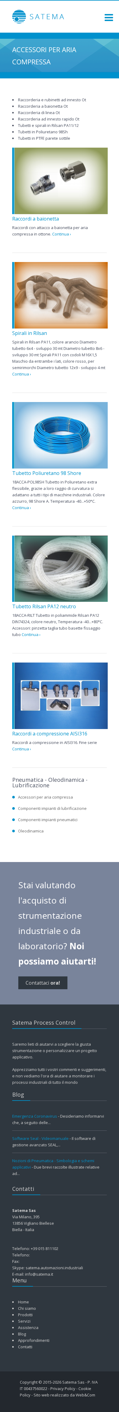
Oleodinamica (31, 831)
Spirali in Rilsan (29, 333)
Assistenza (28, 1327)
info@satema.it (39, 1274)
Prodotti (25, 1314)
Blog (22, 1334)
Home (23, 1302)
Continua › (61, 234)
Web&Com (85, 1395)
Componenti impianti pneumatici (48, 819)
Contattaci (43, 982)
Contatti (25, 1346)
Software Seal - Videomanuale (40, 1138)
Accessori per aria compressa (45, 797)
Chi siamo (27, 1308)
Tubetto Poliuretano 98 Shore (46, 473)
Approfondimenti (33, 1340)
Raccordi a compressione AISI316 (49, 733)
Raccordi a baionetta (35, 218)
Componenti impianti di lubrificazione (52, 808)
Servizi (24, 1321)
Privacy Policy (62, 1388)
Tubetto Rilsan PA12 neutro (44, 606)
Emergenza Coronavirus (34, 1116)
